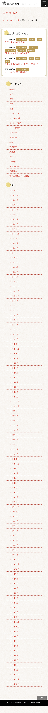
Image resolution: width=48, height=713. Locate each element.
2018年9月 (13, 631)
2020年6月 (13, 530)
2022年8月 (13, 420)
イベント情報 (15, 123)
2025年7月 (13, 253)
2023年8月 (13, 363)
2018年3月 (13, 660)
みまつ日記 (14, 20)
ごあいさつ (14, 113)
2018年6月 (13, 645)
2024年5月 (13, 320)
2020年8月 (13, 521)
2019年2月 (13, 607)
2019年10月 (14, 569)
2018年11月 (14, 621)
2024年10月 (14, 296)
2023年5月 (13, 377)
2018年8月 (13, 636)
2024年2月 (13, 334)
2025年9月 (13, 243)
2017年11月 (14, 679)
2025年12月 (14, 229)
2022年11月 (14, 406)
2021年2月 (13, 497)
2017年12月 (14, 674)
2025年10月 (14, 238)
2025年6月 (13, 257)
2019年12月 (14, 559)
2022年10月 (14, 411)
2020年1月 (13, 554)
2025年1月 (13, 281)
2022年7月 (13, 425)
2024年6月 (13, 315)
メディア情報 (15, 128)
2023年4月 (13, 382)
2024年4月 (13, 324)
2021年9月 (13, 468)
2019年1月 (13, 612)
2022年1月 (13, 454)
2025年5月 (13, 262)
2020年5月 (13, 535)
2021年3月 (13, 492)
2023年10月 (14, 353)
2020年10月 (14, 511)
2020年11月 (14, 506)
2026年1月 (13, 224)
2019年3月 (13, 602)
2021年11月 (14, 463)
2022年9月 (13, 415)
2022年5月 (13, 435)
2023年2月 (13, 391)
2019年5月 (13, 593)
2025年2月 (13, 276)
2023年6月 (13, 372)
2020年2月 (13, 550)
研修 (11, 142)
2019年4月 (13, 597)
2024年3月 (13, 329)
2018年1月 (13, 669)
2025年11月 (14, 233)
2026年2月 (13, 219)
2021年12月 (14, 459)
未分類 (12, 89)
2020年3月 (13, 545)
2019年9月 (13, 573)
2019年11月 (14, 564)
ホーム (5, 20)
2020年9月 (13, 516)
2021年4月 (13, 487)
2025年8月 (13, 248)
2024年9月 (13, 300)
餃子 (11, 94)
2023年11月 (14, 348)
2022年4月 (13, 439)
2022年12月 (14, 401)
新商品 (12, 151)
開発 (11, 108)
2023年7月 (13, 367)
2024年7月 (13, 310)
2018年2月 (13, 665)
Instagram (14, 166)
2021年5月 (13, 483)
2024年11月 (14, 291)
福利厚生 (13, 147)
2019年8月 (13, 578)
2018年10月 (14, 626)
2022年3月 (13, 444)
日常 (11, 156)
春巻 (11, 104)
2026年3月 (13, 214)
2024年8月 (13, 305)
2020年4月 (13, 540)
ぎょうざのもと (15, 118)
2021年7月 (13, 473)
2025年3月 (13, 272)
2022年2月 (13, 449)
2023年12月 (14, 344)
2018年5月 (13, 650)
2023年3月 (13, 387)
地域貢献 (13, 132)
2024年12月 (14, 286)
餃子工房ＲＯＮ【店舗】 (19, 175)
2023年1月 (13, 396)
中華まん (13, 171)
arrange (13, 161)
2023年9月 (13, 358)
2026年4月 (13, 209)
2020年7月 (13, 526)
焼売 (11, 99)
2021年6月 (13, 478)
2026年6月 (13, 200)
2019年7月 (13, 583)
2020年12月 (14, 502)
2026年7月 (13, 195)
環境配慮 (13, 137)
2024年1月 (13, 339)
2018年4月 (13, 655)
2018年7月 (13, 641)
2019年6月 (13, 588)
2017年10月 (14, 684)
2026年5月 (13, 205)
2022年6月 (13, 430)
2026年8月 (13, 190)
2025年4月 (13, 267)
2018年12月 (14, 617)
